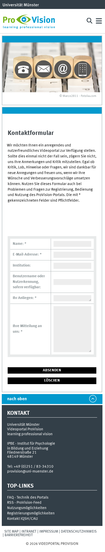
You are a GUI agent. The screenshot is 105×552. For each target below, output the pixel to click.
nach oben (17, 399)
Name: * (19, 244)
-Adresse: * (27, 254)
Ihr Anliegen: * (24, 298)
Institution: (22, 265)
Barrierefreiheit (19, 535)
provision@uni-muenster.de (30, 471)
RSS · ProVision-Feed (24, 503)
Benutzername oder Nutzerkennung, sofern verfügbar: (29, 281)
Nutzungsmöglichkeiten (26, 508)
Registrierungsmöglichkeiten (31, 513)
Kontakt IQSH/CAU (22, 519)
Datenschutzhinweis (79, 531)
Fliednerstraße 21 (22, 453)
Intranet (28, 531)
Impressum (48, 531)
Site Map (11, 531)
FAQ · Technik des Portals (27, 498)
